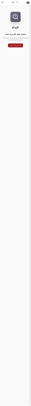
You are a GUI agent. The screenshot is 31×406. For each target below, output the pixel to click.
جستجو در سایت (14, 45)
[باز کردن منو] (2, 2)
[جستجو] (17, 2)
